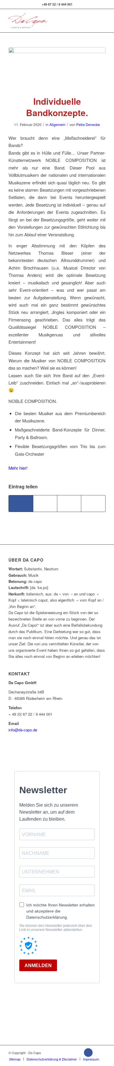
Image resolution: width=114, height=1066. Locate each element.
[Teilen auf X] (45, 503)
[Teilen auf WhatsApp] (69, 503)
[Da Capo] (47, 20)
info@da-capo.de (22, 730)
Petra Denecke (88, 124)
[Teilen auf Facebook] (21, 503)
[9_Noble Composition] (57, 67)
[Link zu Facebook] (88, 1052)
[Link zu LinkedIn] (99, 1052)
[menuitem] (14, 1059)
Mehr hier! (17, 468)
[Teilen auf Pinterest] (93, 503)
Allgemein (57, 124)
